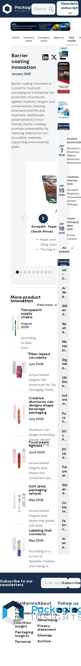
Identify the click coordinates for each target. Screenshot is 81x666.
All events (64, 249)
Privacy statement (46, 628)
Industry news (28, 39)
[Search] (51, 9)
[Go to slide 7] (41, 272)
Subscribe (74, 583)
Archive (44, 641)
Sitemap (44, 635)
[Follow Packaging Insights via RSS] (67, 612)
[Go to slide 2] (21, 272)
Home (16, 37)
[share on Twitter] (54, 57)
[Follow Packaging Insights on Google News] (76, 612)
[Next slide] (43, 218)
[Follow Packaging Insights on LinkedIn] (59, 612)
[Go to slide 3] (25, 272)
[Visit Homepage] (20, 16)
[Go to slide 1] (17, 272)
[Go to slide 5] (33, 272)
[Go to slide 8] (45, 272)
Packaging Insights (24, 634)
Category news (44, 39)
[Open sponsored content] (41, 29)
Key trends (71, 39)
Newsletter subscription (70, 5)
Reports (59, 37)
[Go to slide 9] (49, 272)
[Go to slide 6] (37, 272)
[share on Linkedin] (45, 57)
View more (45, 305)
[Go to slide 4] (29, 272)
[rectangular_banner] (64, 117)
